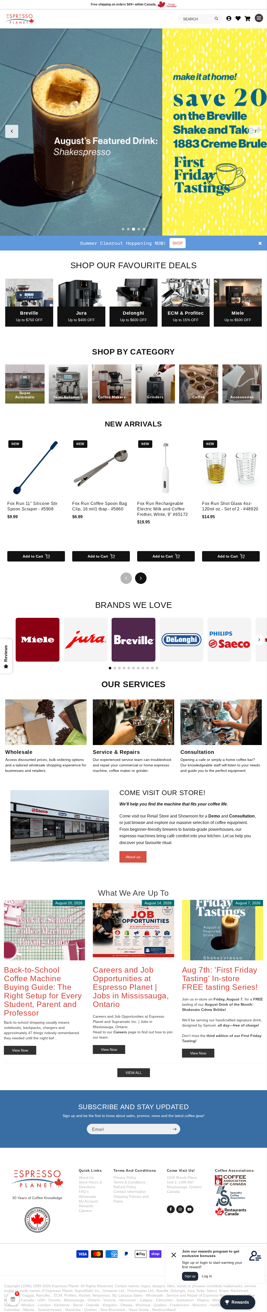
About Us (86, 1177)
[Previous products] (126, 578)
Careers (85, 1211)
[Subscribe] (174, 1129)
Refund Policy (124, 1187)
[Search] (216, 18)
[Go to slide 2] (128, 229)
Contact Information (129, 1191)
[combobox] (200, 19)
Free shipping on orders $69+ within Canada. (123, 4)
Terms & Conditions (129, 1182)
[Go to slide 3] (133, 229)
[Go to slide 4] (138, 229)
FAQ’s (84, 1191)
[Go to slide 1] (123, 229)
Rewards (86, 1206)
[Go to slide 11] (157, 668)
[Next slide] (255, 131)
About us (133, 857)
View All (133, 1073)
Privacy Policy (124, 1177)
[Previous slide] (11, 131)
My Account (88, 1201)
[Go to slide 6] (133, 668)
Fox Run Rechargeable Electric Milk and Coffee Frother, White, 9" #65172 (162, 509)
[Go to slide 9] (147, 668)
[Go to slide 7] (138, 668)
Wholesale (87, 1196)
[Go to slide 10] (152, 668)
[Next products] (141, 578)
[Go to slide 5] (144, 229)
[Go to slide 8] (143, 668)
